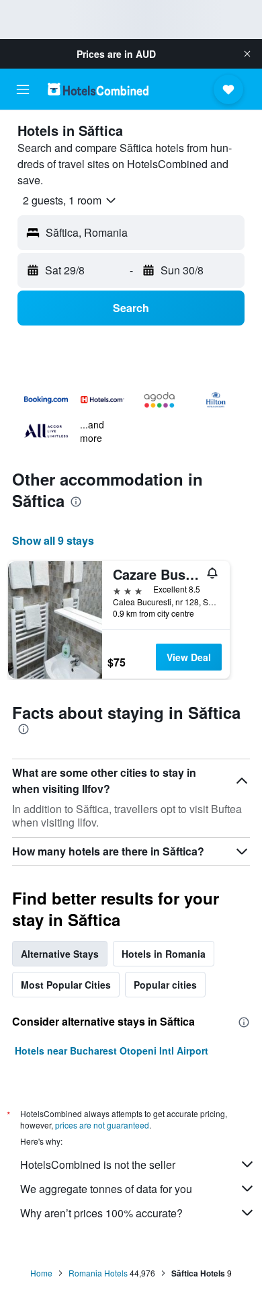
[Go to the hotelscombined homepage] (98, 89)
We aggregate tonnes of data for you (106, 1188)
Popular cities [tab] (165, 984)
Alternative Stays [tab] (60, 953)
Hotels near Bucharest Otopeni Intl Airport (111, 1050)
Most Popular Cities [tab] (66, 984)
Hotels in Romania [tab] (164, 953)
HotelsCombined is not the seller (97, 1164)
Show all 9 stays (53, 540)
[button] (247, 54)
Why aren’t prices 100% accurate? (101, 1213)
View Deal (189, 657)
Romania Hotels (98, 1272)
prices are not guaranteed (102, 1125)
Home (41, 1272)
